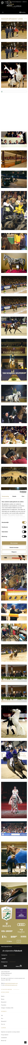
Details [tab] (14, 496)
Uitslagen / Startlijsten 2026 (7, 1007)
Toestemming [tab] (5, 496)
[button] (2, 4)
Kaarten (2, 996)
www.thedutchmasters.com (11, 983)
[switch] (24, 527)
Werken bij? (3, 1040)
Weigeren (14, 551)
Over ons (3, 1024)
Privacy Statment (4, 1034)
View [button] (14, 30)
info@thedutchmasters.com (10, 985)
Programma (3, 1005)
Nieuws (2, 999)
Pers (2, 1018)
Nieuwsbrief (3, 1002)
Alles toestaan (14, 543)
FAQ (2, 1015)
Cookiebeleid (4, 1037)
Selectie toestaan (14, 547)
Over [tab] (23, 496)
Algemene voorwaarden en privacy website (10, 1031)
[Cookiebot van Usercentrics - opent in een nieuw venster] (20, 492)
